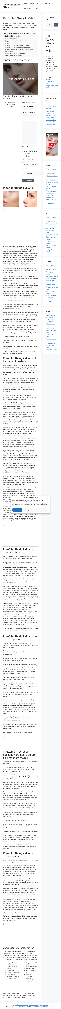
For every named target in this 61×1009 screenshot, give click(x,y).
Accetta (17, 510)
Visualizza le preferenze (41, 510)
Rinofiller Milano (50, 203)
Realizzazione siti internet (26, 1006)
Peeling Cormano (51, 124)
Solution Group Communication (42, 1006)
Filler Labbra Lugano (52, 276)
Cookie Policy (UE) (34, 1005)
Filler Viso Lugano (51, 269)
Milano (32, 3)
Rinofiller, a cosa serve (11, 38)
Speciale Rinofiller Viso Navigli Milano (15, 40)
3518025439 (50, 81)
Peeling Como (50, 328)
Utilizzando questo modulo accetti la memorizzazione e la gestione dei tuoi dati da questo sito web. (29, 163)
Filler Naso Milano (51, 180)
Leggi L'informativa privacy (20, 1005)
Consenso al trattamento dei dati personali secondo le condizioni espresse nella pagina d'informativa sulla (30, 153)
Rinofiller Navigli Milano (11, 42)
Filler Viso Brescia (51, 228)
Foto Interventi (46, 3)
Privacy (25, 147)
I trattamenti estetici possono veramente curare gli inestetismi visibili (19, 50)
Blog (38, 3)
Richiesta (25, 119)
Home (25, 3)
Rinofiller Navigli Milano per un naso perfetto (17, 47)
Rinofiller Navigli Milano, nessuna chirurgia (17, 45)
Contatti (36, 8)
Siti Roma (53, 1006)
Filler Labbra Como (51, 349)
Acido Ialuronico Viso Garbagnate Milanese (51, 106)
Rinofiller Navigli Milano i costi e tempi (15, 53)
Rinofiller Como (50, 343)
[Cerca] (56, 25)
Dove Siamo (27, 8)
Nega (28, 510)
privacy (28, 156)
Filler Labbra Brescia (52, 234)
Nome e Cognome (28, 106)
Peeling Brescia (50, 221)
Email (32, 112)
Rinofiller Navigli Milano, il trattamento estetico (18, 44)
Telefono (25, 112)
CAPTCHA (25, 169)
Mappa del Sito (44, 1005)
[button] (48, 497)
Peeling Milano (50, 173)
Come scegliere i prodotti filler (13, 55)
